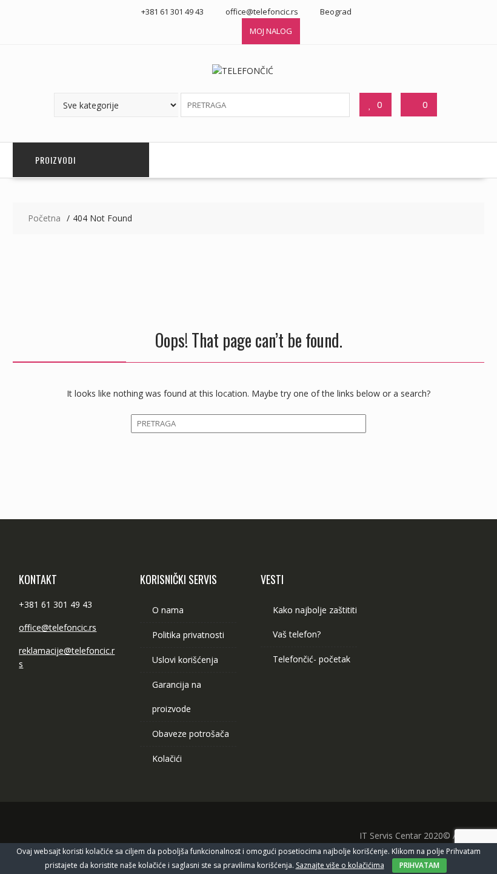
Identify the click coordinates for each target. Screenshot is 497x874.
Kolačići (167, 758)
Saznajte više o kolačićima (340, 865)
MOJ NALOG (271, 30)
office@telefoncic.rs (57, 627)
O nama (168, 610)
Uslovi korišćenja (185, 659)
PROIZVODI (55, 159)
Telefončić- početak (311, 659)
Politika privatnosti (188, 634)
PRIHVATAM (419, 865)
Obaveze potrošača (190, 733)
